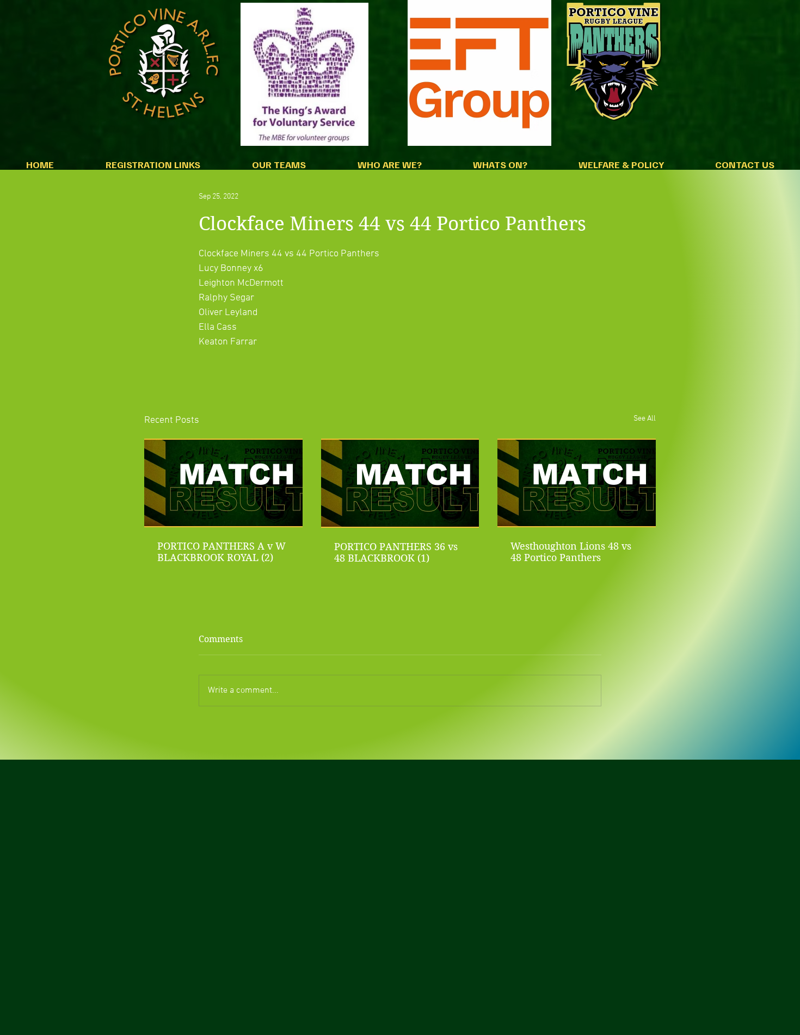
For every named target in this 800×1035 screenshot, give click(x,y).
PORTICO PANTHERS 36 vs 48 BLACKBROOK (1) (396, 552)
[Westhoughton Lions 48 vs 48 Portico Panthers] (576, 483)
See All (644, 418)
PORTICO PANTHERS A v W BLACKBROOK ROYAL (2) (221, 551)
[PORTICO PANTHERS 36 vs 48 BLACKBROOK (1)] (400, 483)
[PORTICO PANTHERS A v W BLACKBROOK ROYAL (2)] (223, 483)
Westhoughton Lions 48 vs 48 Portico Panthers (570, 551)
